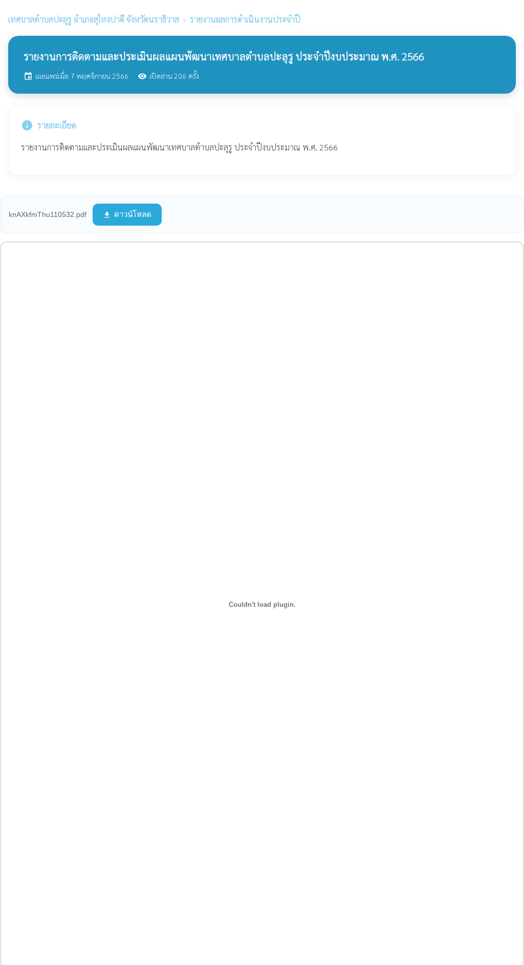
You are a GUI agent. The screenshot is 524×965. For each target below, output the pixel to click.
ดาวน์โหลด (127, 214)
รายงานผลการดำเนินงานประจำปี (245, 19)
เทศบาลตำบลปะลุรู (93, 19)
